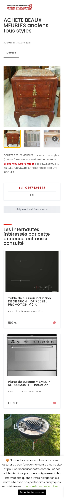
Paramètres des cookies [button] (42, 486)
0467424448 (35, 188)
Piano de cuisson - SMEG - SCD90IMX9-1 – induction (29, 383)
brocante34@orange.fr (19, 164)
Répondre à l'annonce (32, 209)
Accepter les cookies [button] (32, 492)
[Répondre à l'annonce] (54, 323)
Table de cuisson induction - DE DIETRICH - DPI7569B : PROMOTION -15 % (31, 301)
